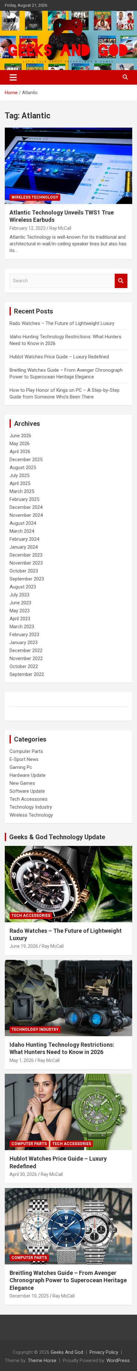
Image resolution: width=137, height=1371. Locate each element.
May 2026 (20, 443)
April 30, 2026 (23, 1174)
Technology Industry (31, 807)
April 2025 (20, 483)
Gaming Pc (21, 767)
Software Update (27, 791)
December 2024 (26, 507)
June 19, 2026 (24, 946)
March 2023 (22, 626)
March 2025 (22, 491)
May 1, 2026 (22, 1060)
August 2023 (23, 587)
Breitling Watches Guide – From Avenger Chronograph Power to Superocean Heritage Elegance (68, 1280)
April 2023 (20, 619)
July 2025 (19, 475)
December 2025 (26, 459)
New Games (22, 783)
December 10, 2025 (29, 1295)
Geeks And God (67, 1352)
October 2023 (24, 571)
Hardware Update (28, 775)
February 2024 (24, 539)
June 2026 (20, 436)
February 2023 (24, 634)
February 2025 (24, 499)
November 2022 (26, 658)
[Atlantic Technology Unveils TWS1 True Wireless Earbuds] (68, 165)
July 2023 (19, 595)
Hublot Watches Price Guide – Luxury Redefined (60, 357)
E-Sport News (24, 759)
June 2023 (20, 603)
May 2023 (20, 611)
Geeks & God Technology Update (57, 837)
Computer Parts (26, 751)
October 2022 (24, 666)
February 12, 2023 (28, 228)
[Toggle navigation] (13, 77)
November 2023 (26, 563)
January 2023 (24, 642)
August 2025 (23, 467)
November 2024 (26, 515)
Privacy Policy (104, 1352)
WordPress (118, 1360)
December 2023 (26, 555)
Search (121, 281)
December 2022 (26, 650)
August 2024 (23, 523)
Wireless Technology (34, 197)
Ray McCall (60, 228)
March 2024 (22, 531)
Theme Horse (42, 1360)
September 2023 (27, 579)
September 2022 (27, 674)
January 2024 (24, 547)
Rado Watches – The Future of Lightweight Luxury (62, 323)
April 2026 (20, 451)
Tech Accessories (28, 799)
